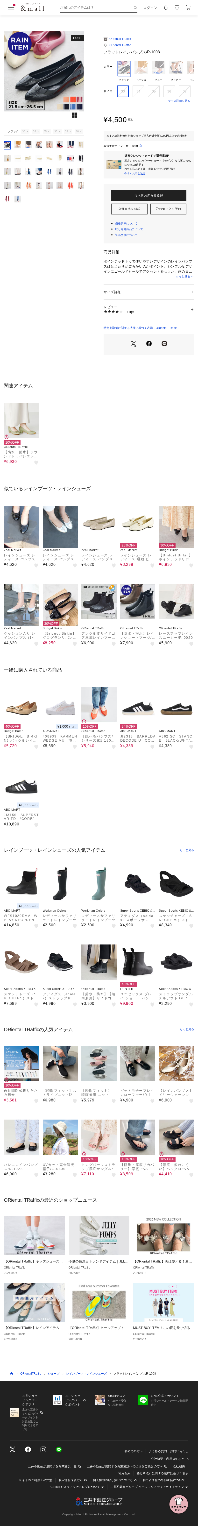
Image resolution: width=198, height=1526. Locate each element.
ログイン (150, 7)
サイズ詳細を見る (179, 100)
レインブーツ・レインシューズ (86, 1373)
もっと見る (183, 276)
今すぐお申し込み (135, 173)
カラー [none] (108, 66)
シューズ (53, 1373)
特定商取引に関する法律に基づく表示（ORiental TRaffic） (142, 328)
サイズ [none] (108, 91)
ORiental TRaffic (120, 39)
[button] (44, 79)
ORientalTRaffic (30, 1373)
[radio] (124, 71)
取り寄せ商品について (129, 229)
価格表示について (126, 223)
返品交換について (126, 235)
